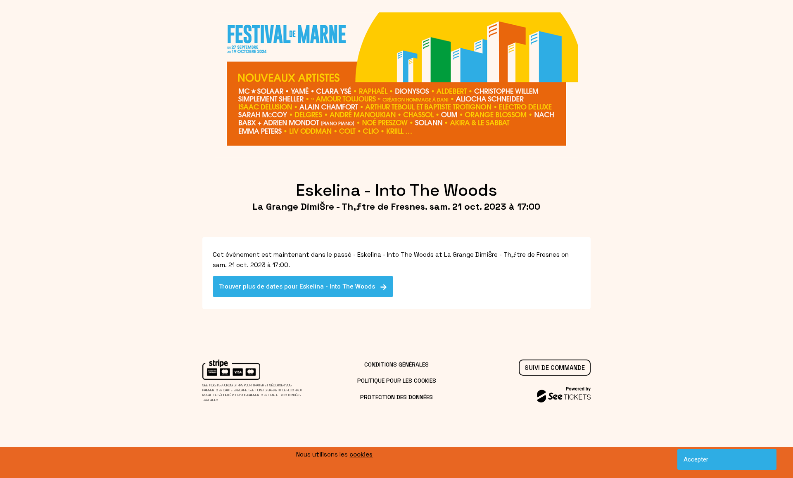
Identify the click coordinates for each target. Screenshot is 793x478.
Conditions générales (396, 364)
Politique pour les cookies (396, 380)
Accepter (696, 459)
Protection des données (396, 397)
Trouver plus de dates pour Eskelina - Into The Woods (299, 286)
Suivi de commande (555, 368)
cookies (361, 454)
